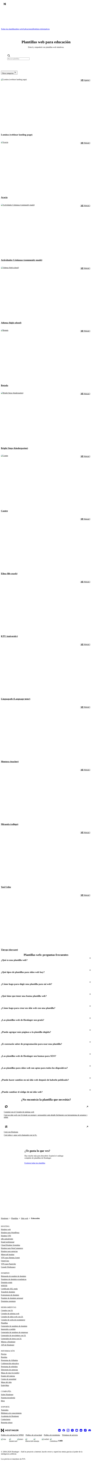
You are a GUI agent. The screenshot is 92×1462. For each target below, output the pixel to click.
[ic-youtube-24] (76, 1430)
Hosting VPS (6, 1236)
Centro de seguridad (8, 1379)
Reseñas (4, 1357)
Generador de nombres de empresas (14, 1332)
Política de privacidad (34, 1435)
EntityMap (5, 1385)
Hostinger (4, 1218)
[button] (46, 960)
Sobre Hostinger (7, 1395)
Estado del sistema (8, 1376)
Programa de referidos (9, 1367)
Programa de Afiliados (9, 1360)
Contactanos (5, 1419)
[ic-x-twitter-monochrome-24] (72, 1430)
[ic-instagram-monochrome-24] (68, 1430)
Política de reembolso (52, 1435)
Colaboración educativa (10, 1363)
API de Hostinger (7, 1345)
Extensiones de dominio (10, 1295)
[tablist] (46, 29)
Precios (3, 1354)
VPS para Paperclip (8, 1264)
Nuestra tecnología (8, 1398)
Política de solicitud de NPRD (12, 1435)
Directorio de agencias (9, 1370)
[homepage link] (5, 4)
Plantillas (14, 1218)
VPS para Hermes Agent (10, 1258)
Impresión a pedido (8, 1329)
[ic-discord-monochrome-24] (89, 1430)
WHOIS (4, 1286)
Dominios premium (8, 1301)
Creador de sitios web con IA (12, 1317)
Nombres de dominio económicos (13, 1279)
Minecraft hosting (7, 1254)
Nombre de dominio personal (12, 1298)
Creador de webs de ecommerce (13, 1320)
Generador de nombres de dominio (14, 1326)
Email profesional (7, 1242)
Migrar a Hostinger (8, 1342)
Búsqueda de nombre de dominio (13, 1276)
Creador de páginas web (10, 1314)
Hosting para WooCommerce (12, 1248)
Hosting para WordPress (10, 1233)
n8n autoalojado (7, 1239)
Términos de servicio (70, 1435)
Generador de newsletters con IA (13, 1335)
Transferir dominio (8, 1292)
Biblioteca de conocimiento (11, 1413)
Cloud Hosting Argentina (10, 1245)
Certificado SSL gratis (9, 1289)
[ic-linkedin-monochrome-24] (59, 1430)
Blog (3, 1401)
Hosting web (6, 1229)
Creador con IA (7, 1310)
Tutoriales (4, 1410)
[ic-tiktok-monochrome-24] (85, 1430)
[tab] (8, 29)
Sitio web (24, 1218)
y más (60, 1440)
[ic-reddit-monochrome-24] (81, 1430)
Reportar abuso (6, 1423)
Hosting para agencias (9, 1251)
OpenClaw (5, 1261)
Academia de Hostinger (10, 1416)
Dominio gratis (6, 1282)
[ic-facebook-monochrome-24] (63, 1430)
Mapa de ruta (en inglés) (10, 1373)
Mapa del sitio (6, 1382)
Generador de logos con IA (11, 1339)
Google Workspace (8, 1267)
